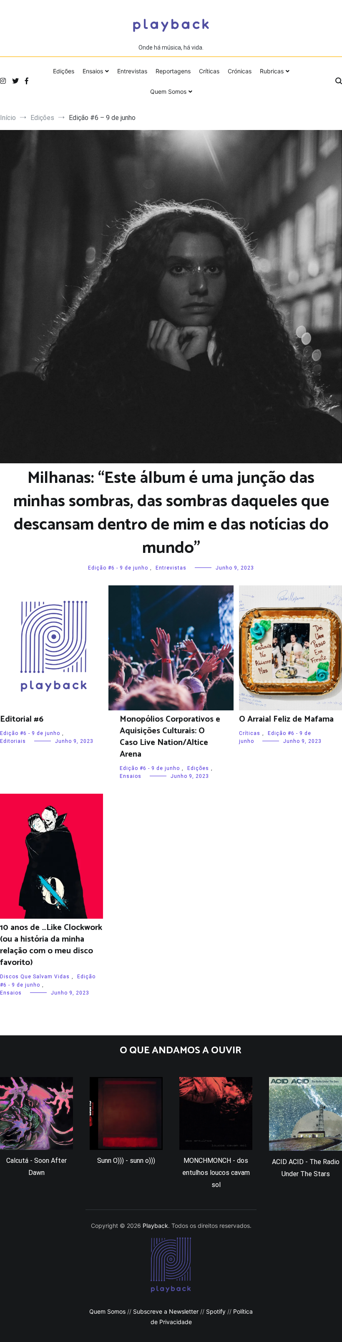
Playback (155, 1225)
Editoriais (13, 741)
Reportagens (173, 71)
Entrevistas (132, 71)
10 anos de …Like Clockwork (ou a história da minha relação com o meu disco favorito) (51, 945)
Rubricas (272, 71)
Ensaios (93, 71)
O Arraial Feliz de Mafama (286, 719)
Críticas (209, 71)
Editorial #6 (21, 719)
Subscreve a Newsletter (166, 1311)
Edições (63, 71)
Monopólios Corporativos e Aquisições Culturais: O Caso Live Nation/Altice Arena (170, 736)
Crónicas (239, 71)
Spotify (216, 1311)
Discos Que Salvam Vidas (35, 977)
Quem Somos (168, 91)
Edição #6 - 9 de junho (118, 568)
